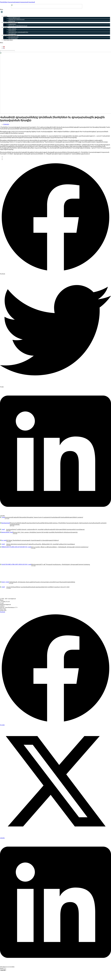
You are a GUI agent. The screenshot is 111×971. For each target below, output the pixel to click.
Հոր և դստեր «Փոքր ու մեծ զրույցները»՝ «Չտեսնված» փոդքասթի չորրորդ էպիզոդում (59, 547)
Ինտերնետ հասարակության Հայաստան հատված (17, 2)
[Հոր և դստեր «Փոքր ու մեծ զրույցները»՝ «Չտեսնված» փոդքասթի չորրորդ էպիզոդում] (15, 555)
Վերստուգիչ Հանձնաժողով (18, 32)
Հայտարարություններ (17, 19)
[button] (55, 11)
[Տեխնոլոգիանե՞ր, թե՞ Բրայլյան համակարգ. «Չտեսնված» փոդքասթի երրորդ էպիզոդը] (15, 572)
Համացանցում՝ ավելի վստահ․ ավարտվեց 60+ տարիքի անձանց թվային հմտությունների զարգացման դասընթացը (45, 529)
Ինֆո (5, 16)
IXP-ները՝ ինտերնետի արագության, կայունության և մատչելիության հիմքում (32, 540)
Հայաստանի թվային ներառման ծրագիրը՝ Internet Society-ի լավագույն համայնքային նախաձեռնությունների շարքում (44, 517)
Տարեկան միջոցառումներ (18, 25)
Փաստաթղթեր (8, 40)
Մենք (5, 27)
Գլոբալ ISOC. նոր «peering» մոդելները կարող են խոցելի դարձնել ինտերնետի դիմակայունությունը (45, 532)
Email (1, 968)
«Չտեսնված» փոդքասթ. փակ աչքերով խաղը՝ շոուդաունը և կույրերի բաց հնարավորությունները (42, 582)
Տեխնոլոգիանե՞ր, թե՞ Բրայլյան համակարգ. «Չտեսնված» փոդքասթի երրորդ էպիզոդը (60, 564)
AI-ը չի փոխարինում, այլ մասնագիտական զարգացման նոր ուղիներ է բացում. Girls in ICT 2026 (37, 587)
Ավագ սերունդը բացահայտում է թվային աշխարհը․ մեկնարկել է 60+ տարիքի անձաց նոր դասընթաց (40, 544)
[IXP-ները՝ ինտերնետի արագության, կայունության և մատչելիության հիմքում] (3, 541)
